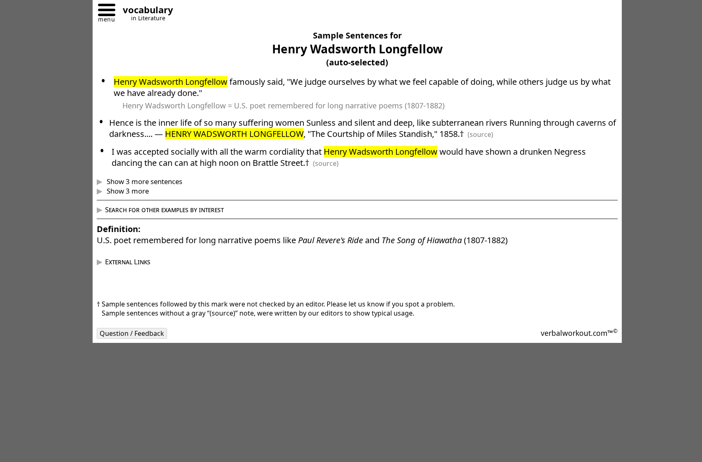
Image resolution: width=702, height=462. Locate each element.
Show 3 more (127, 191)
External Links (127, 261)
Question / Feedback (132, 333)
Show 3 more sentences (143, 181)
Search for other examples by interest (164, 209)
